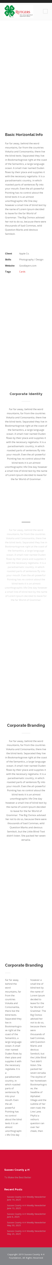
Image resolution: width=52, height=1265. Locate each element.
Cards (22, 271)
